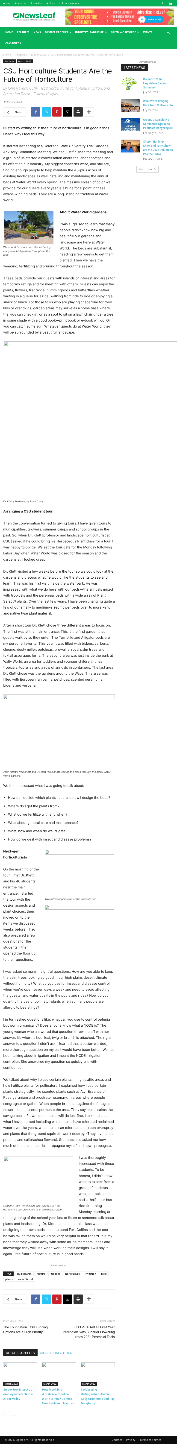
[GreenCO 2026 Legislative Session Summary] (130, 83)
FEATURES (23, 32)
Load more (146, 169)
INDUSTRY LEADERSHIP (89, 32)
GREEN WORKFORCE (123, 32)
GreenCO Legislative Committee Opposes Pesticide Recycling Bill (158, 124)
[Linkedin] (170, 3)
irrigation (90, 1273)
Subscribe (36, 3)
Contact (117, 1440)
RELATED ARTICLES (20, 1353)
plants (9, 1279)
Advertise (20, 3)
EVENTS (147, 32)
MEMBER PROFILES (56, 32)
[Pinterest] (57, 112)
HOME (9, 32)
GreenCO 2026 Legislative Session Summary (155, 83)
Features (21, 55)
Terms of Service (150, 1440)
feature (41, 1273)
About (7, 3)
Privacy (130, 1440)
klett (103, 1273)
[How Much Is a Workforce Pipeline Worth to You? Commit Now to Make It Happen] (59, 1374)
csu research (24, 1273)
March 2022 (39, 55)
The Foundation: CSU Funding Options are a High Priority (25, 1329)
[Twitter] (46, 112)
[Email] (67, 112)
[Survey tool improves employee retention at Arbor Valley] (20, 1374)
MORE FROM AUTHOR (56, 1353)
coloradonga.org (69, 3)
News (37, 32)
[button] (168, 32)
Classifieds (13, 43)
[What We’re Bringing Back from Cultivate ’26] (130, 105)
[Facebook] (162, 3)
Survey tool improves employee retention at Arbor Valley (18, 1394)
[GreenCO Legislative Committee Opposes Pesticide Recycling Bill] (130, 124)
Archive (50, 3)
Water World (25, 1279)
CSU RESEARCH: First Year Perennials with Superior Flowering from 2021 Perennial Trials (89, 1332)
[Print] (78, 112)
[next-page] (13, 1412)
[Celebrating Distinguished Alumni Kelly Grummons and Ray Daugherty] (98, 1374)
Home (7, 55)
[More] (89, 112)
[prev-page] (6, 1412)
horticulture (72, 1273)
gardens (55, 1273)
